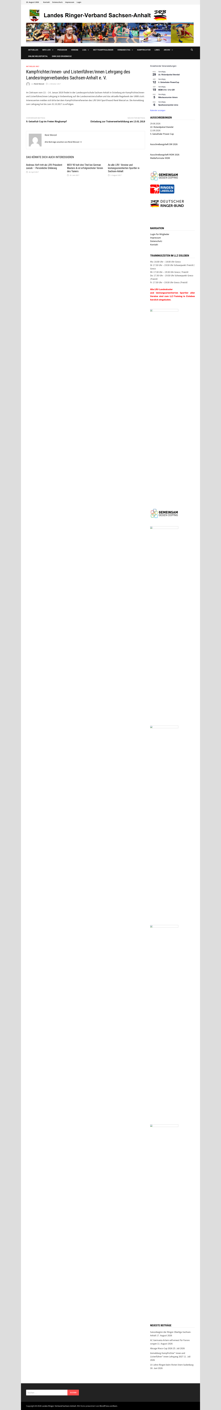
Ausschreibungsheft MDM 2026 (164, 154)
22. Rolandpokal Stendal (169, 74)
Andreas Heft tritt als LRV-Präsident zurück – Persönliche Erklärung (44, 166)
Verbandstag (123, 49)
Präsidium (62, 49)
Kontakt (46, 2)
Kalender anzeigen (157, 110)
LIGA (84, 49)
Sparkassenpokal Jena (168, 105)
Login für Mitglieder (159, 234)
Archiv (167, 49)
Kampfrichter (144, 49)
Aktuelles (33, 49)
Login (79, 2)
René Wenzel (39, 84)
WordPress (104, 1406)
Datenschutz (57, 2)
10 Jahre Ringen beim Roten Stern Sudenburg (172, 1364)
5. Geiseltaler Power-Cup (162, 133)
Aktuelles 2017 (32, 66)
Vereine (74, 49)
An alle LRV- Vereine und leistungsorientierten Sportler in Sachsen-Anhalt (123, 168)
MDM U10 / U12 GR (166, 89)
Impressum (69, 2)
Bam (115, 1406)
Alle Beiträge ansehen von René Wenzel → (63, 142)
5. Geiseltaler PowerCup (168, 82)
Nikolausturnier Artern (168, 97)
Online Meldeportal (38, 56)
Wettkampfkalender (103, 49)
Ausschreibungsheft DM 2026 (164, 144)
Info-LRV (46, 49)
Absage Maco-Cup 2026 (161, 1348)
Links (157, 49)
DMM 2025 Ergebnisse (62, 56)
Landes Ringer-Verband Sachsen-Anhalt (59, 1406)
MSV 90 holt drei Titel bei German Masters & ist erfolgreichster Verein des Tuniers (85, 168)
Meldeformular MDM (160, 158)
